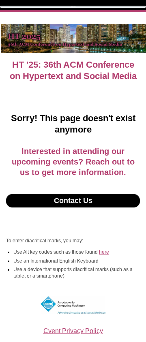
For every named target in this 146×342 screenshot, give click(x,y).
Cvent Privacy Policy (73, 330)
